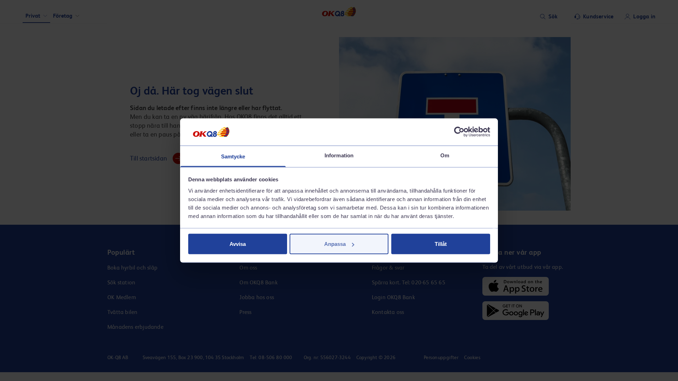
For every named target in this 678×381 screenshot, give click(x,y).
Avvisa (238, 244)
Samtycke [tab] (233, 156)
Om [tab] (444, 155)
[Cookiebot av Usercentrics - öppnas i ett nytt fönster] (459, 132)
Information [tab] (339, 155)
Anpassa (335, 244)
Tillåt (441, 244)
